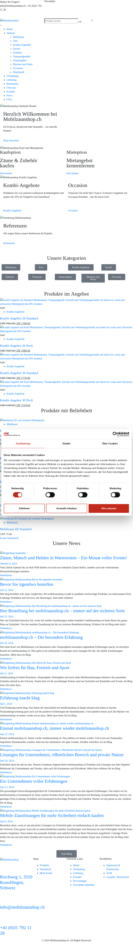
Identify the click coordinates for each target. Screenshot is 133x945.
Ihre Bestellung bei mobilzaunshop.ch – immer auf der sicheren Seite (62, 610)
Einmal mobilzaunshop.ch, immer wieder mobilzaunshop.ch (54, 728)
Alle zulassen (108, 508)
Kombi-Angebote (22, 44)
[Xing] (101, 4)
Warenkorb (18, 72)
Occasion (18, 68)
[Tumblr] (93, 13)
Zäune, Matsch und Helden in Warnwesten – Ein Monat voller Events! (63, 557)
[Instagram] (119, 4)
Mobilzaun (18, 37)
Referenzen (12, 83)
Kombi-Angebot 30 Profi (16, 400)
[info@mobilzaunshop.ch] (4, 899)
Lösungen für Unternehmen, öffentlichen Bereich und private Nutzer (62, 754)
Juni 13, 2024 (7, 787)
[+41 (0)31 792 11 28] (4, 920)
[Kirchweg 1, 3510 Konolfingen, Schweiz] (4, 869)
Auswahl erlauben (66, 508)
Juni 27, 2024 (7, 734)
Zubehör (17, 52)
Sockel (16, 48)
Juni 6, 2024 (6, 821)
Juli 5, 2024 (6, 703)
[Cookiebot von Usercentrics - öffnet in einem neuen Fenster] (115, 434)
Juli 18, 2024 (6, 643)
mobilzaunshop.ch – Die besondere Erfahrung (41, 637)
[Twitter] (128, 4)
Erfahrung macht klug (20, 697)
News (9, 95)
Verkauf (10, 33)
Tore (15, 40)
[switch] (50, 494)
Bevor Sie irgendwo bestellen (26, 584)
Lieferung (11, 79)
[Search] (80, 21)
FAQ (9, 99)
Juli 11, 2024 (6, 673)
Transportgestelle (21, 56)
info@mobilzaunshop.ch (22, 907)
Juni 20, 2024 (7, 760)
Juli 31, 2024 (6, 590)
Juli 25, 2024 (6, 616)
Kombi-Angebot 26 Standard (19, 318)
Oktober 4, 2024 (8, 563)
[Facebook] (110, 4)
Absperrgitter (19, 60)
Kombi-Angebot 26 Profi (16, 345)
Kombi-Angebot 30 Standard (19, 373)
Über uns (11, 87)
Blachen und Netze (23, 64)
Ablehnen (24, 508)
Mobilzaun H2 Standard (15, 529)
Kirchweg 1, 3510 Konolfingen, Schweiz (16, 882)
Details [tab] (67, 443)
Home (9, 29)
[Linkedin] (93, 4)
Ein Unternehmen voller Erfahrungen (33, 781)
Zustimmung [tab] (23, 443)
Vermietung (12, 76)
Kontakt (10, 91)
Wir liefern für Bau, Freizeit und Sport (34, 667)
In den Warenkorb (9, 538)
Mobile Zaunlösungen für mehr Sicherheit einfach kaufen (52, 815)
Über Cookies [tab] (110, 443)
